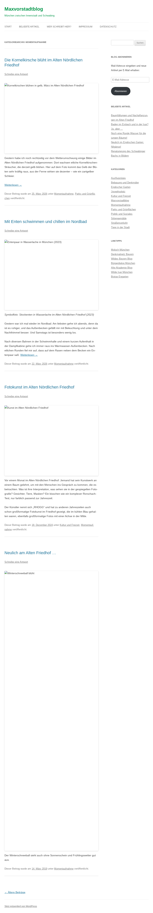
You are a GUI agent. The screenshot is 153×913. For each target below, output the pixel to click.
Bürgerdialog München (123, 263)
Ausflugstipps (118, 178)
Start (8, 26)
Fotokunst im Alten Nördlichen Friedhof (39, 387)
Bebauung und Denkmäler (125, 182)
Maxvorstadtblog (23, 9)
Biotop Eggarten (119, 276)
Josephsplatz (118, 191)
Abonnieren (121, 91)
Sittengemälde (119, 218)
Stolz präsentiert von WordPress (20, 906)
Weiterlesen (13, 184)
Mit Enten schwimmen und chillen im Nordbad (45, 221)
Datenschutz (108, 26)
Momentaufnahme (64, 193)
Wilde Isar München (121, 272)
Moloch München (120, 249)
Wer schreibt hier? (59, 26)
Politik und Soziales (121, 214)
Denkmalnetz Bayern (122, 254)
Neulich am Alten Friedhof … (30, 552)
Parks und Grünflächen (123, 209)
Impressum (85, 26)
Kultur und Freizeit (69, 525)
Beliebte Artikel (29, 26)
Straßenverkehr (119, 222)
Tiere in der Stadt (120, 227)
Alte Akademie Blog (121, 267)
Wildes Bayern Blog (121, 258)
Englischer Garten (120, 187)
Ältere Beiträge (14, 892)
